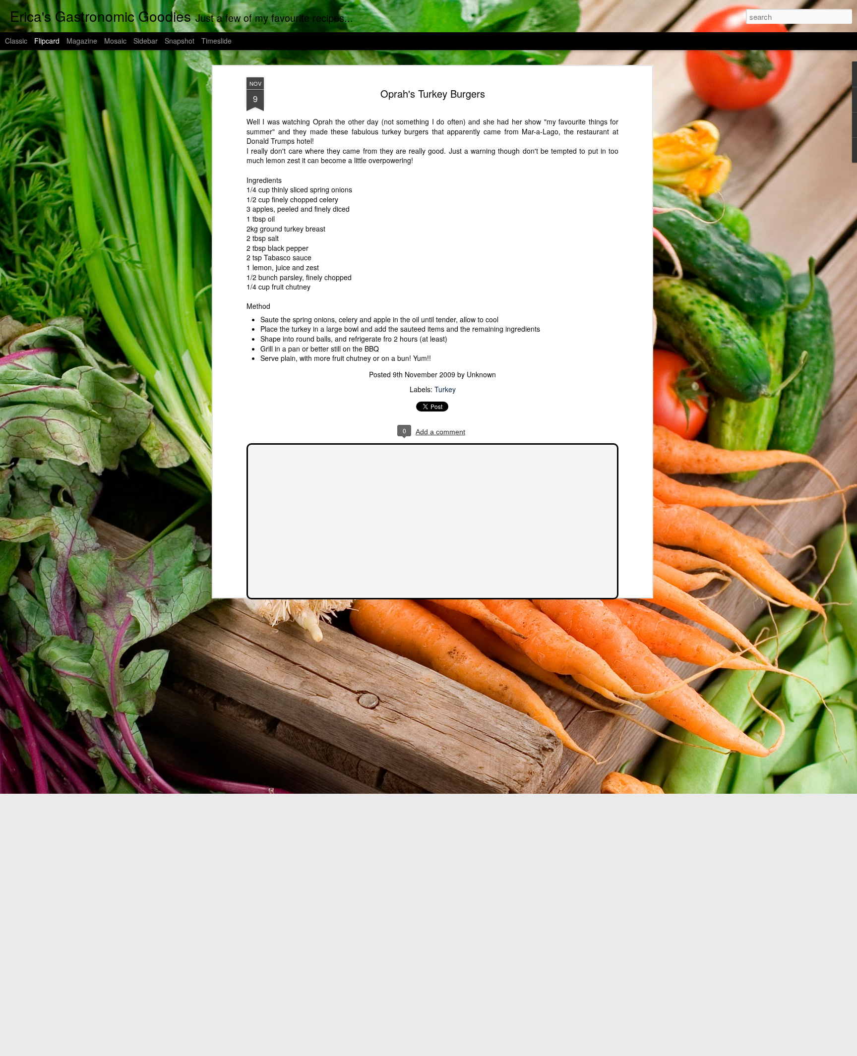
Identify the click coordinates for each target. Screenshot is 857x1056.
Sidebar (145, 41)
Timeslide (216, 41)
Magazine (81, 41)
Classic (16, 41)
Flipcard (47, 41)
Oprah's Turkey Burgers (432, 93)
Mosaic (115, 41)
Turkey (445, 389)
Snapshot (179, 41)
